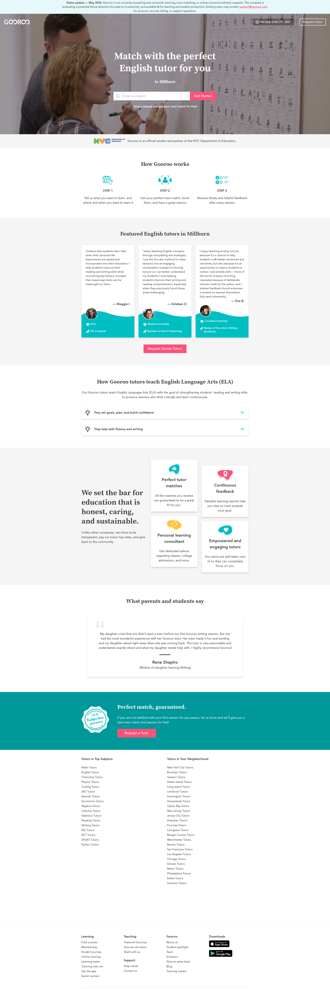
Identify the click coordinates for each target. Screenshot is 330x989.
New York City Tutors (180, 767)
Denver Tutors (176, 863)
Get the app (88, 971)
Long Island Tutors (178, 786)
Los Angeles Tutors (179, 854)
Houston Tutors (176, 883)
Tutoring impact (176, 971)
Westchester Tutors (179, 839)
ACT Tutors (88, 835)
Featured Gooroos (135, 942)
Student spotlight (177, 947)
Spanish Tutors (90, 796)
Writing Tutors (90, 825)
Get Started (203, 96)
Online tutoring (91, 956)
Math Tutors (89, 767)
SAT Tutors (88, 791)
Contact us (130, 970)
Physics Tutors (90, 782)
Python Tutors (90, 844)
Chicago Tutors (176, 859)
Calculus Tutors (90, 810)
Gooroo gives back (178, 961)
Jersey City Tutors (178, 815)
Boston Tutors (176, 844)
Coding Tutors (90, 786)
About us (172, 942)
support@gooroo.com (253, 6)
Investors (172, 956)
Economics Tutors (92, 801)
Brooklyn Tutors (177, 772)
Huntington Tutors (178, 796)
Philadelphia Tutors (179, 873)
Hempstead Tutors (178, 801)
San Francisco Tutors (180, 849)
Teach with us (132, 952)
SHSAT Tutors (90, 839)
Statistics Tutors (91, 815)
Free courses (89, 942)
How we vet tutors (135, 947)
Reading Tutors (90, 820)
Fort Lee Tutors (176, 825)
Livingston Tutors (178, 830)
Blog (169, 966)
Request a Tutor (312, 22)
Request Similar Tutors (165, 349)
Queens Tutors (176, 777)
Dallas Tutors (175, 878)
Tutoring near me (92, 966)
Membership (89, 947)
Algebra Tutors (90, 806)
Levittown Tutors (177, 791)
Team (169, 952)
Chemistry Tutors (92, 777)
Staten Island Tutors (179, 782)
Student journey (91, 952)
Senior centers (90, 976)
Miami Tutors (175, 868)
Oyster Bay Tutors (178, 806)
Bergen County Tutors (181, 835)
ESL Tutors (88, 830)
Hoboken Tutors (177, 820)
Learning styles (90, 961)
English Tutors (90, 772)
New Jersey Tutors (178, 810)
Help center (131, 966)
